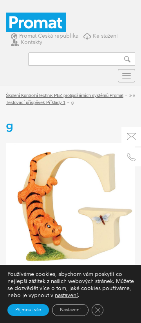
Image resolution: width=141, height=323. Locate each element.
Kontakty (31, 42)
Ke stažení (105, 35)
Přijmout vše (28, 310)
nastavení (66, 295)
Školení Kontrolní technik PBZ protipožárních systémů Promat (64, 95)
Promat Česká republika (48, 35)
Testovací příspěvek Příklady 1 (35, 102)
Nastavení (70, 310)
